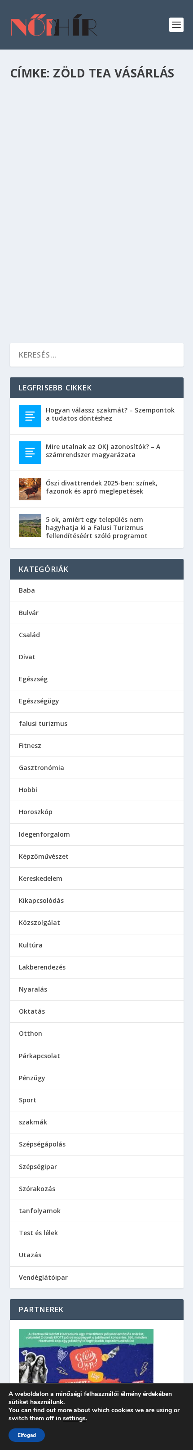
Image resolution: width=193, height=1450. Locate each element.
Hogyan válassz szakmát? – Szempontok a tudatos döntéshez (110, 414)
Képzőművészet (44, 856)
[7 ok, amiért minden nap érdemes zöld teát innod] (97, 138)
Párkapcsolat (39, 1055)
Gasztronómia (63, 227)
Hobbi (28, 789)
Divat (27, 656)
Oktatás (32, 1011)
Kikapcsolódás (41, 900)
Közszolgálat (39, 922)
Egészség (30, 227)
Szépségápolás (42, 1144)
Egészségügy (39, 701)
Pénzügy (32, 1078)
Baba (27, 590)
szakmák (33, 1122)
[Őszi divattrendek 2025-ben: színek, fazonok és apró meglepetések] (30, 489)
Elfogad (27, 1435)
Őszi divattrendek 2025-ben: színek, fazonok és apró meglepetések (102, 487)
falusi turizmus (43, 723)
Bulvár (29, 612)
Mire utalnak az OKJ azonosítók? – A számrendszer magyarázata (103, 450)
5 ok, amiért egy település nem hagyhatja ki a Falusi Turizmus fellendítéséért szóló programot (97, 527)
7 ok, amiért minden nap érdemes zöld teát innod (86, 209)
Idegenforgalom (44, 834)
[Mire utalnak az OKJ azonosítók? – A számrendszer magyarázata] (30, 452)
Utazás (30, 1255)
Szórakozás (37, 1188)
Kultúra (31, 945)
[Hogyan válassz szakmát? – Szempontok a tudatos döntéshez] (30, 416)
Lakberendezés (42, 967)
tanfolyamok (40, 1210)
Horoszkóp (36, 811)
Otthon (30, 1033)
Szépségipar (38, 1166)
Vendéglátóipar (43, 1277)
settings (74, 1418)
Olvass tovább (53, 303)
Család (29, 634)
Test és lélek (99, 227)
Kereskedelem (40, 878)
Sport (27, 1100)
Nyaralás (33, 989)
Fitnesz (30, 745)
